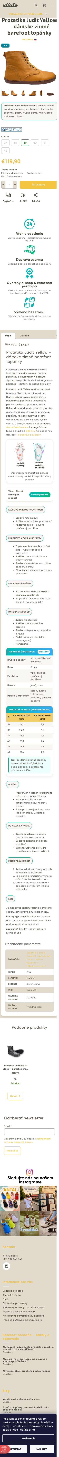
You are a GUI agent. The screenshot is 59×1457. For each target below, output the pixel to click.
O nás (6, 1299)
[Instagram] (6, 1266)
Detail (13, 1096)
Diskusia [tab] (24, 335)
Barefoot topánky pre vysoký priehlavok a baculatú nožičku (26, 1408)
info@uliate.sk (10, 1255)
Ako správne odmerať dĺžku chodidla (23, 1315)
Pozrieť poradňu (40, 494)
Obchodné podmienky (15, 1303)
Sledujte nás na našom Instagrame (30, 1180)
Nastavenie (28, 1438)
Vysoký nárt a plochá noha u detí (21, 1399)
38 (15, 142)
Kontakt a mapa (12, 1295)
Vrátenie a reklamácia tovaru (19, 1311)
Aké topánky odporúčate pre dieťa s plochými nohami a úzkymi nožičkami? (28, 1348)
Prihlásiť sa (12, 1150)
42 (5, 150)
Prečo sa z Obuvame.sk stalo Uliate (22, 1320)
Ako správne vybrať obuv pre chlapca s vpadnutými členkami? (25, 1360)
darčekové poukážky (29, 434)
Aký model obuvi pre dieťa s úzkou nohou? (26, 1371)
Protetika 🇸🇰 (29, 39)
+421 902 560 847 (12, 1259)
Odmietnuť (14, 1448)
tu (33, 1429)
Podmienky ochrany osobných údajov (23, 1307)
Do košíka (40, 184)
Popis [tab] (8, 335)
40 (35, 142)
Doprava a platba (13, 1290)
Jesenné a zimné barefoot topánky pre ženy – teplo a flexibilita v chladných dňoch (38, 959)
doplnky (30, 431)
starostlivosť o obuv (17, 427)
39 (25, 142)
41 (44, 142)
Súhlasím (41, 1448)
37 (5, 142)
